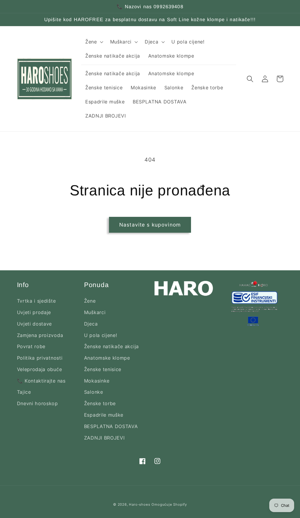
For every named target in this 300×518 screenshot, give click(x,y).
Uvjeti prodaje (34, 312)
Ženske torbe (100, 403)
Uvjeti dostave (34, 324)
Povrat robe (31, 346)
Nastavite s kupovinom (150, 225)
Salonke (93, 392)
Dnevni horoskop (37, 403)
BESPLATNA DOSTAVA (111, 426)
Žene (90, 301)
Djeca (91, 324)
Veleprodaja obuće (39, 369)
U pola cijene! (100, 335)
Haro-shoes (139, 504)
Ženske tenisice (102, 369)
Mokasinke (97, 381)
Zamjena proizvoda (40, 335)
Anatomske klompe (107, 358)
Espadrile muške (103, 415)
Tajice (24, 392)
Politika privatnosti (40, 358)
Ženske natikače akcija (111, 346)
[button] (93, 42)
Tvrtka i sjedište (36, 301)
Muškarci (95, 312)
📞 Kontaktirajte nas (41, 381)
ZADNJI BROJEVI (104, 438)
